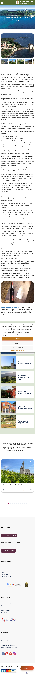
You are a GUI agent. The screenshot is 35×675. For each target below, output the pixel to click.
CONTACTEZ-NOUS (10, 535)
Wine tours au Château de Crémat (25, 392)
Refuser (17, 343)
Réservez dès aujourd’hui (10, 307)
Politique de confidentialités (17, 350)
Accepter (17, 338)
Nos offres (28, 668)
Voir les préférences (17, 347)
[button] (32, 325)
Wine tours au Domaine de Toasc (25, 407)
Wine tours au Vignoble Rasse (24, 422)
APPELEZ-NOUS (9, 550)
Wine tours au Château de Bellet (24, 363)
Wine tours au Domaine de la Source (23, 377)
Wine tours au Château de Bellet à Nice (13, 485)
